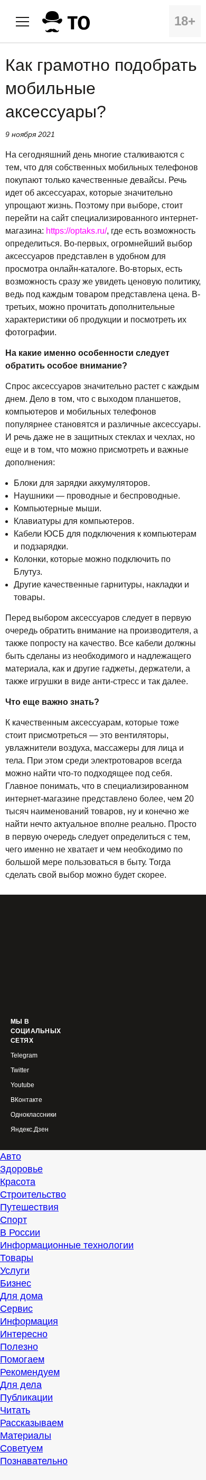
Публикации (26, 1397)
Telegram (24, 1055)
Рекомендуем (30, 1372)
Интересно (24, 1334)
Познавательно (34, 1461)
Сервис (16, 1308)
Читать (15, 1410)
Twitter (20, 1070)
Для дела (21, 1385)
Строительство (33, 1194)
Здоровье (21, 1169)
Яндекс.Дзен (30, 1129)
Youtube (22, 1085)
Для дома (21, 1296)
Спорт (13, 1220)
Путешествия (29, 1207)
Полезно (19, 1346)
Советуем (21, 1448)
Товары (16, 1258)
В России (20, 1232)
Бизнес (15, 1283)
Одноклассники (34, 1114)
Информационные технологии (67, 1245)
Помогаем (22, 1359)
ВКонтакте (26, 1100)
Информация (29, 1321)
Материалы (25, 1435)
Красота (17, 1181)
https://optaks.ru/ (76, 230)
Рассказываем (31, 1423)
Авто (10, 1156)
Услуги (15, 1270)
